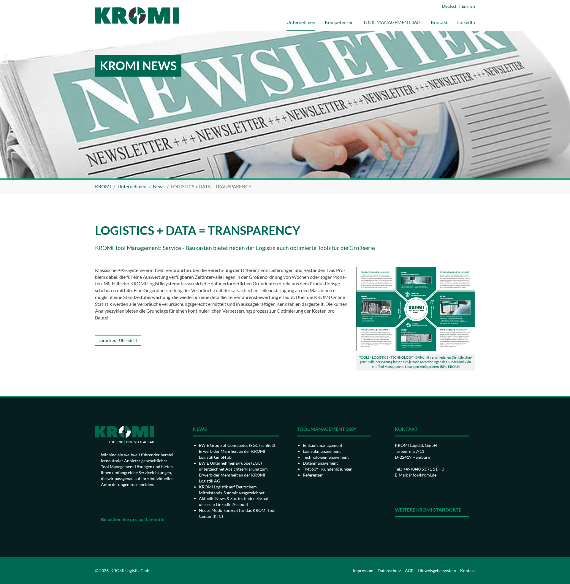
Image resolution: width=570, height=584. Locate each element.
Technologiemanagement (326, 457)
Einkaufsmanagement (322, 445)
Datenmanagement (320, 463)
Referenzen (313, 474)
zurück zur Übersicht (118, 340)
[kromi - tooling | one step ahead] (137, 15)
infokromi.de (422, 474)
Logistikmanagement (322, 451)
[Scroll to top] (557, 571)
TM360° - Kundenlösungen (327, 468)
